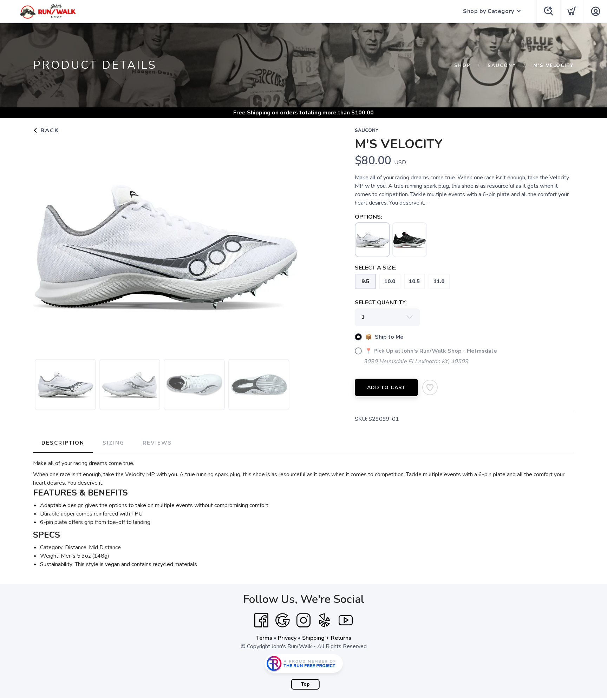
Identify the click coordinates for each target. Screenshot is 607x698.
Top (305, 684)
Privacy (287, 638)
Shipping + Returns (326, 638)
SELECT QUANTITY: (381, 302)
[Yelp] (324, 620)
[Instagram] (303, 620)
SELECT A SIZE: (375, 268)
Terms (264, 638)
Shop (462, 65)
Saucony (502, 65)
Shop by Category (488, 11)
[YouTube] (345, 620)
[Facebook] (261, 620)
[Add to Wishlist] (430, 387)
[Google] (282, 620)
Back (48, 130)
